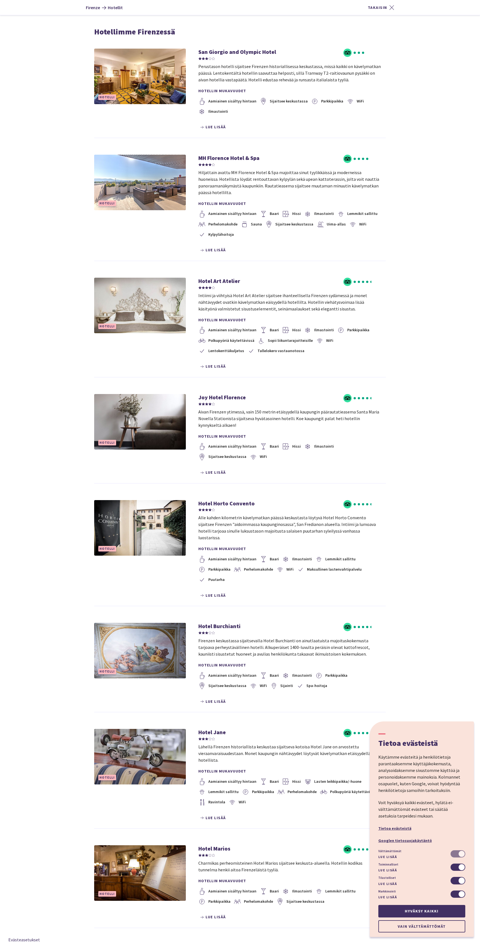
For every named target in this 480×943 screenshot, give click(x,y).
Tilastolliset (387, 878)
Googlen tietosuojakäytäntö (405, 840)
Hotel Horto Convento (226, 503)
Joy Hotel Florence (222, 397)
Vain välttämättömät (422, 926)
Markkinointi (387, 891)
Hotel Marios (214, 848)
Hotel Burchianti (219, 626)
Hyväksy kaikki (421, 911)
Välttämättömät (389, 851)
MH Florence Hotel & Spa (228, 157)
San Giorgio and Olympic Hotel (237, 51)
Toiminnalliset (388, 864)
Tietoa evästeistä (394, 828)
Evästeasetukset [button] (24, 939)
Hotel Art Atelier (219, 280)
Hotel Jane (212, 732)
